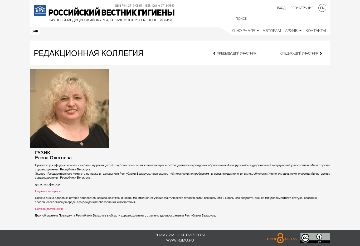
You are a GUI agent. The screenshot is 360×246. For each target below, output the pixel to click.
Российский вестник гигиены (111, 13)
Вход (281, 8)
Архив (292, 31)
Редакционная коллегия (88, 54)
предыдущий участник (236, 53)
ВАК (35, 31)
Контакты (315, 31)
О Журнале (244, 31)
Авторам (272, 31)
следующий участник (299, 53)
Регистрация (302, 8)
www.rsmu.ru (180, 240)
